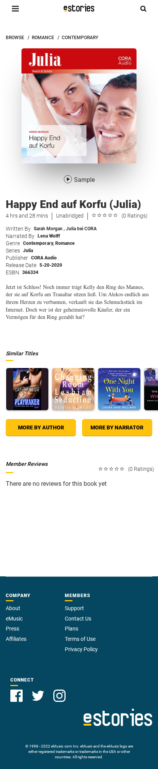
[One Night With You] (119, 389)
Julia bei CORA (81, 228)
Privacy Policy (81, 649)
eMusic (14, 619)
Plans (71, 628)
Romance (65, 243)
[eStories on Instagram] (59, 695)
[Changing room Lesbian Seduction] (73, 389)
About (13, 608)
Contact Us (78, 619)
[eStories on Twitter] (38, 695)
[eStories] (79, 8)
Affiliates (16, 639)
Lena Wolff (49, 236)
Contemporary (38, 243)
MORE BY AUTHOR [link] (41, 427)
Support (74, 608)
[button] (15, 8)
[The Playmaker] (27, 389)
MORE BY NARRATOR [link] (117, 427)
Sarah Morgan (49, 228)
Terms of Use (80, 639)
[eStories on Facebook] (16, 695)
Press (12, 628)
